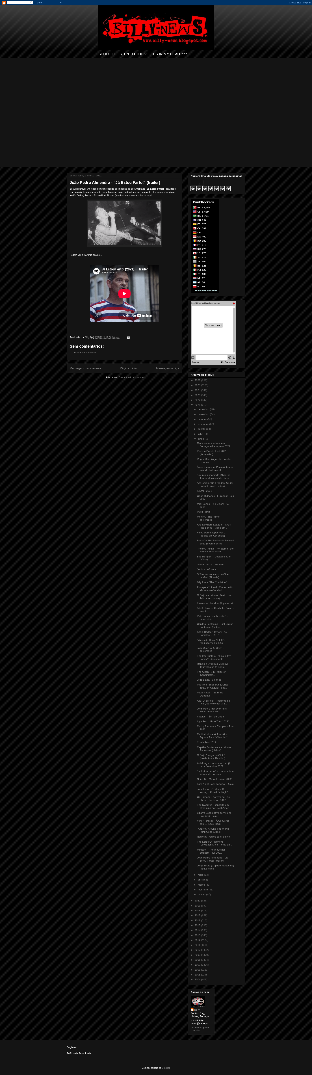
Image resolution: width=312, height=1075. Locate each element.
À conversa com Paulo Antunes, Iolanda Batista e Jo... (215, 468)
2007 (198, 964)
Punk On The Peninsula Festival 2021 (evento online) (215, 542)
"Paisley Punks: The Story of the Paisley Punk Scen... (215, 550)
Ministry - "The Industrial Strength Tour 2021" (211, 851)
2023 (198, 395)
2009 (198, 954)
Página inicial (128, 368)
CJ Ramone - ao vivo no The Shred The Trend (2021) (213, 798)
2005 (198, 974)
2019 (198, 905)
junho (201, 438)
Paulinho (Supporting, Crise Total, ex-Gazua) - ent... (212, 686)
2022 (198, 400)
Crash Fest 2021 (206, 742)
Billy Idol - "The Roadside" (212, 582)
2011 (198, 945)
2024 (198, 390)
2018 (198, 910)
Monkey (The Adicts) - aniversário (209, 518)
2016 (198, 920)
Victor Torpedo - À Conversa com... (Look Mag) (213, 822)
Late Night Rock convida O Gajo (215, 783)
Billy (197, 1009)
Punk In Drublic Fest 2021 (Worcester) (212, 453)
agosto (202, 428)
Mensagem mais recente (85, 368)
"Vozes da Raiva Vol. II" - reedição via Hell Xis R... (212, 641)
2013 (198, 935)
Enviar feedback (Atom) (131, 377)
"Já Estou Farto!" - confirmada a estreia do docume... (215, 773)
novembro (204, 414)
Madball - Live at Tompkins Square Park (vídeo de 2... (213, 736)
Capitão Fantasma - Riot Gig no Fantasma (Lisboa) (215, 625)
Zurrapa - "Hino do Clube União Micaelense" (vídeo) (215, 589)
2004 (198, 979)
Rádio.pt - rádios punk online (213, 836)
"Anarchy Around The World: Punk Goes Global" (213, 830)
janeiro (202, 894)
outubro (202, 419)
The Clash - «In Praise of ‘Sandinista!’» (211, 673)
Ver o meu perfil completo (200, 1029)
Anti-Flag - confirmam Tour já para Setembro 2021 (213, 765)
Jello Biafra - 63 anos (209, 679)
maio (201, 874)
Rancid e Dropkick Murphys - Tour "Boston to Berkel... (213, 665)
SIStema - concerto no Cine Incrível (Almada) (213, 576)
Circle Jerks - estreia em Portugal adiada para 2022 (213, 445)
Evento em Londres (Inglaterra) (215, 603)
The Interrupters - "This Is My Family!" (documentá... (214, 657)
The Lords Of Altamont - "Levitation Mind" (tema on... (214, 843)
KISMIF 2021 (204, 490)
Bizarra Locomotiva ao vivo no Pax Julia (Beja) (214, 814)
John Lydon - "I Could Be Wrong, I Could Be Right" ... (214, 790)
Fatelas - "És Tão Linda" (211, 716)
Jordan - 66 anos (206, 569)
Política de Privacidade (79, 1053)
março (202, 884)
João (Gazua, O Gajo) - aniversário (210, 649)
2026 (198, 380)
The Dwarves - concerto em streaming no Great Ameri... (214, 806)
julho (201, 433)
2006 (198, 969)
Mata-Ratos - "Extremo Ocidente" (210, 694)
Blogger (166, 1068)
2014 (198, 930)
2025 (198, 385)
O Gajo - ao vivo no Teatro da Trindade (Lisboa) (214, 597)
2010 (198, 949)
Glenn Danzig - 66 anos (210, 564)
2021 (198, 404)
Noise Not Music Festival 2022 (214, 779)
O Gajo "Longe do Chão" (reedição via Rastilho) (211, 757)
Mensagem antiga (167, 368)
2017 (198, 915)
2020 (198, 900)
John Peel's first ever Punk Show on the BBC (212, 710)
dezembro (204, 409)
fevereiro (203, 889)
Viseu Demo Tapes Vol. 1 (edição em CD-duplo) (211, 534)
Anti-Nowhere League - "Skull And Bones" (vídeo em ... (214, 526)
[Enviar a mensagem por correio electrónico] (128, 337)
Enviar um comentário (85, 352)
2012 (198, 940)
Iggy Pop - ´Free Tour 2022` (213, 721)
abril (200, 879)
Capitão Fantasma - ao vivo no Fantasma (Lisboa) (214, 749)
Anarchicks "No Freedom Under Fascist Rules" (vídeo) (215, 484)
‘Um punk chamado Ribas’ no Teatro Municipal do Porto (213, 476)
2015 (198, 925)
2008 (198, 959)
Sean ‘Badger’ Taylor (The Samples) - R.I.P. (212, 633)
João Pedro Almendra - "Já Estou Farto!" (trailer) (212, 859)
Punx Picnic (203, 511)
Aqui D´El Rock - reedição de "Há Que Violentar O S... (213, 702)
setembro (203, 424)
